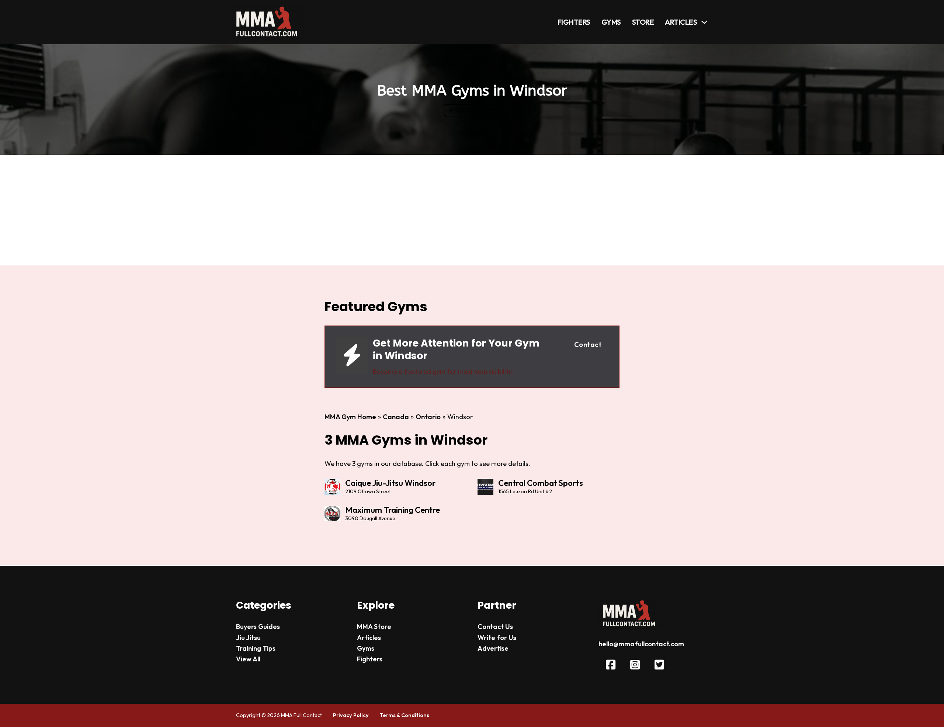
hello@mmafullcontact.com (641, 644)
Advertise (493, 648)
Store (643, 22)
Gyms (611, 22)
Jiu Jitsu (248, 637)
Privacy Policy (351, 715)
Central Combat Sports (540, 483)
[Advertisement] (472, 210)
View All (248, 659)
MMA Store (374, 626)
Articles (681, 22)
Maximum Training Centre (392, 510)
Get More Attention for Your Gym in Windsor (456, 349)
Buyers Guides (258, 626)
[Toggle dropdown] (704, 22)
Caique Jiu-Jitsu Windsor (390, 483)
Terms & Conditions (404, 715)
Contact (588, 344)
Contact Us (495, 626)
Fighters (574, 22)
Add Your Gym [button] (476, 110)
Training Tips (255, 648)
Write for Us (497, 637)
